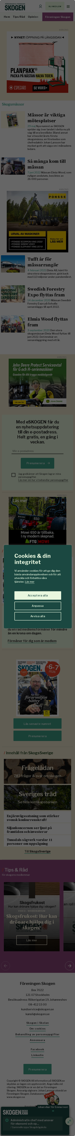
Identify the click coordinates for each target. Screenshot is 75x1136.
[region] (37, 568)
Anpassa (37, 605)
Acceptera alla (38, 595)
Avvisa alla (37, 616)
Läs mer (29, 581)
